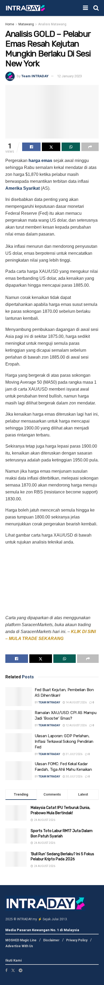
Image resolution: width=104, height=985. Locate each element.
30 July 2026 (73, 776)
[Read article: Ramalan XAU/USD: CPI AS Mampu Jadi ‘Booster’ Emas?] (18, 719)
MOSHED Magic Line (21, 940)
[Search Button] (96, 8)
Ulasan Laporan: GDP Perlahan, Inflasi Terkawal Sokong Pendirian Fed (64, 741)
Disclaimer (51, 940)
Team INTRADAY (35, 76)
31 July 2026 (73, 754)
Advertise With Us (19, 946)
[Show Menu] (85, 8)
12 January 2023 (69, 76)
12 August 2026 (76, 725)
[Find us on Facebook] (6, 970)
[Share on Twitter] (51, 147)
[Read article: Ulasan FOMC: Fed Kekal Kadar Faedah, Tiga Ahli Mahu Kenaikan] (18, 770)
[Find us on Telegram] (20, 970)
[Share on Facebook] (31, 147)
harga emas (40, 160)
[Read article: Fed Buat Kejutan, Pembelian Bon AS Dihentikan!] (18, 696)
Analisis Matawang (52, 24)
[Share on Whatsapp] (71, 147)
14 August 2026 (76, 702)
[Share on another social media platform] (90, 147)
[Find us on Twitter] (13, 970)
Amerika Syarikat (22, 188)
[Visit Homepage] (25, 8)
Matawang (26, 24)
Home (9, 24)
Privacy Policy (76, 940)
